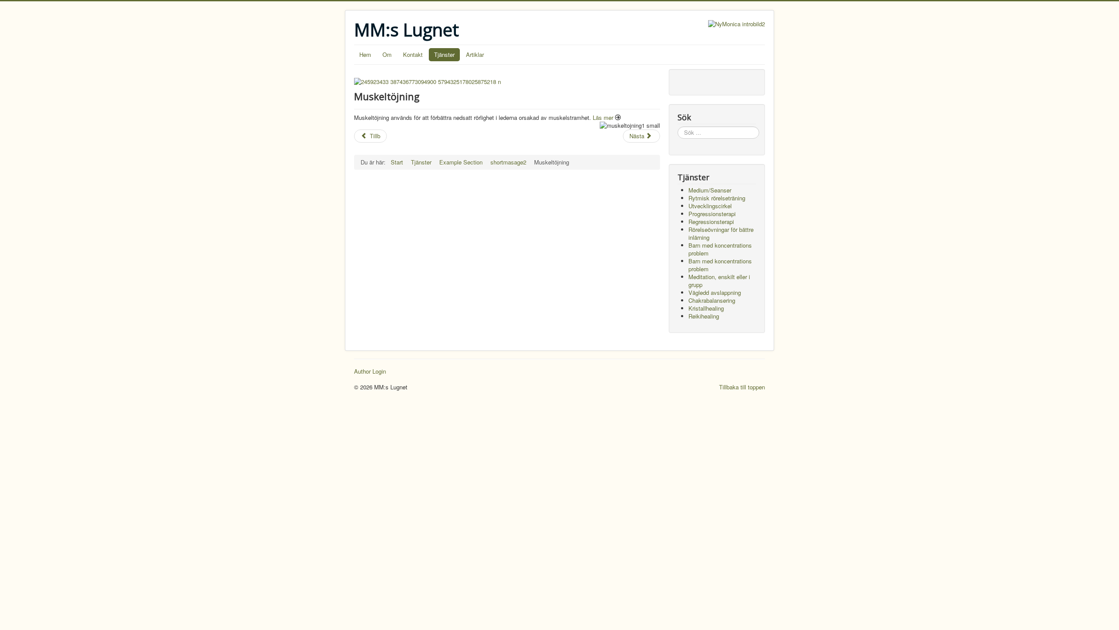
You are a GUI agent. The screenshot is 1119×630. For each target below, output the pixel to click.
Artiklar (475, 54)
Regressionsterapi (711, 221)
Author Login (370, 371)
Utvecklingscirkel (710, 206)
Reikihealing (703, 316)
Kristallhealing (706, 308)
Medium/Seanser (709, 190)
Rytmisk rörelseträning (716, 198)
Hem (365, 54)
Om (387, 54)
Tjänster (444, 54)
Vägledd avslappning (714, 292)
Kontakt (413, 54)
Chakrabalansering (711, 300)
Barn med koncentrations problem (720, 249)
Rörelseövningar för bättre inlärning (721, 233)
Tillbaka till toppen (742, 387)
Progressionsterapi (712, 214)
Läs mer (603, 117)
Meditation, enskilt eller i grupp (719, 281)
